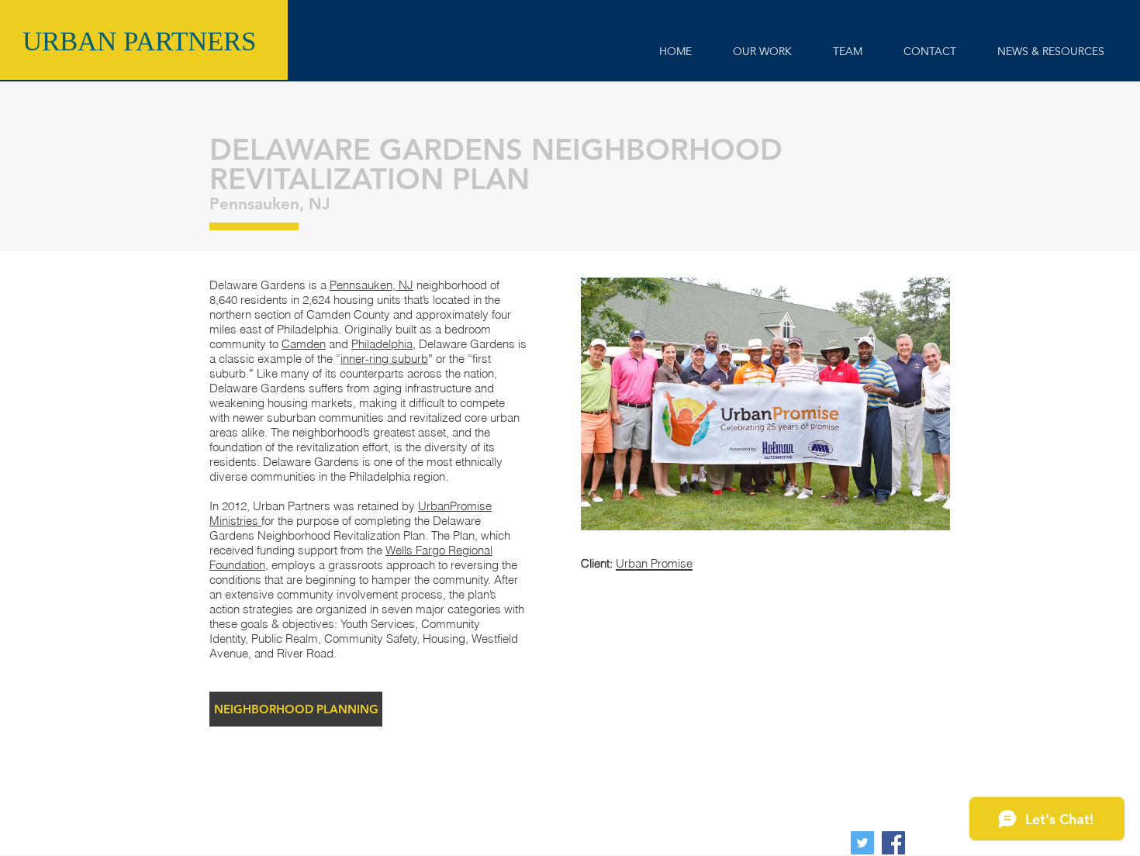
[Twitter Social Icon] (862, 842)
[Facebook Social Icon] (893, 842)
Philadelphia (382, 344)
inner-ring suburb (384, 358)
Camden (304, 344)
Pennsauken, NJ (371, 285)
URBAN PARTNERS (139, 41)
